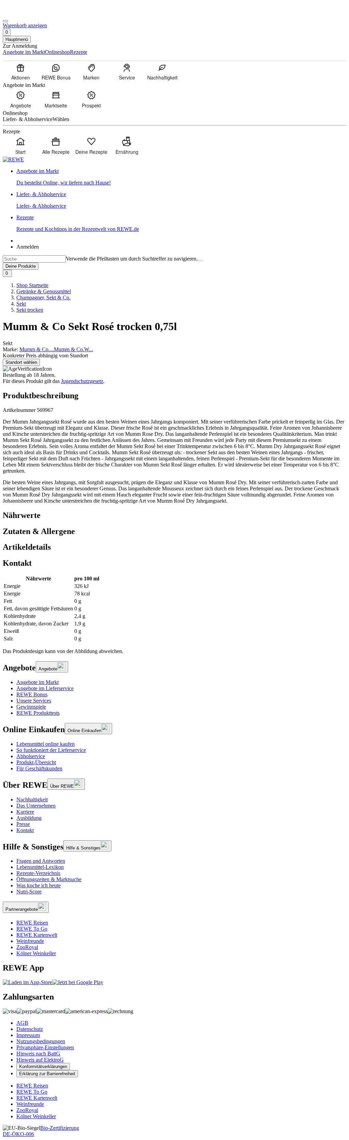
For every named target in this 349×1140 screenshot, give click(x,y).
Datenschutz (29, 1029)
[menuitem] (20, 71)
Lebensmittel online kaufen (45, 744)
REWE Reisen (32, 923)
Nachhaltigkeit (32, 799)
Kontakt (25, 830)
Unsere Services (33, 701)
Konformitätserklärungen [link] (43, 1066)
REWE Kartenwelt (36, 935)
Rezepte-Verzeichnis (38, 873)
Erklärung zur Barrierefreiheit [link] (47, 1073)
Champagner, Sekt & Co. (43, 297)
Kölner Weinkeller (36, 953)
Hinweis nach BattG (38, 1053)
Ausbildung (29, 818)
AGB (22, 1023)
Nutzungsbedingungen (40, 1041)
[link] (181, 177)
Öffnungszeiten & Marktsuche (48, 879)
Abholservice (30, 756)
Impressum (28, 1035)
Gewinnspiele (31, 707)
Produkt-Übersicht (36, 762)
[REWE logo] (13, 159)
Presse (23, 824)
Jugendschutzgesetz (82, 381)
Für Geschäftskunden (39, 768)
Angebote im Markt (37, 682)
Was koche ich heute (38, 885)
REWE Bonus (31, 694)
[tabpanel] (174, 609)
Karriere (25, 812)
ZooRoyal (27, 947)
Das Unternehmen (36, 806)
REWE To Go (31, 929)
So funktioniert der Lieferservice (51, 750)
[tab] (174, 515)
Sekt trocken (29, 310)
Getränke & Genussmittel (43, 291)
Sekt (21, 304)
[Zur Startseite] (26, 13)
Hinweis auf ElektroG (40, 1060)
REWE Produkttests (38, 713)
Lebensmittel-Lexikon (40, 867)
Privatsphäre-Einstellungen (45, 1047)
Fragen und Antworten (40, 861)
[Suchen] (200, 261)
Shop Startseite (32, 285)
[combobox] (34, 259)
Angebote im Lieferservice (45, 688)
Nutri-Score (29, 891)
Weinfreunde (30, 941)
